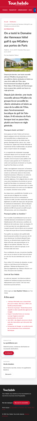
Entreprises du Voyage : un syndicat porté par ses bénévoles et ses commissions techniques (20, 328)
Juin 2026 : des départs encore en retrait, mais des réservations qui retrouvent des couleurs (20, 322)
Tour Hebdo (28, 407)
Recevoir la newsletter (21, 403)
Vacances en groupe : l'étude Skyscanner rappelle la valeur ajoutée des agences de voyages (20, 310)
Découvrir (8, 374)
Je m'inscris (8, 353)
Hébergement (22, 10)
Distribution (13, 21)
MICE (30, 10)
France (4, 10)
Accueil (6, 21)
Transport (13, 10)
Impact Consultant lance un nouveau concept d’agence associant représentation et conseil (19, 316)
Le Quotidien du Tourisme (17, 407)
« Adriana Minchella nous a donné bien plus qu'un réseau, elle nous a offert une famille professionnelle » (19, 303)
